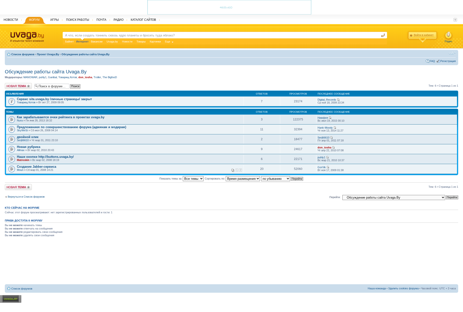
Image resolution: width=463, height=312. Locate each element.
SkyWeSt (22, 130)
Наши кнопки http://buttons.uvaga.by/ (45, 157)
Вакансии (96, 41)
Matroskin (23, 160)
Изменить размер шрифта (452, 53)
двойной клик (28, 137)
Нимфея (323, 117)
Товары (141, 41)
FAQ (432, 61)
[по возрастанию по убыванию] (282, 178)
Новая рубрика (28, 147)
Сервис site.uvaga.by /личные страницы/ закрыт (54, 99)
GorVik (322, 167)
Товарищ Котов (67, 77)
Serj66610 (23, 140)
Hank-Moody (325, 127)
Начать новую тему (17, 84)
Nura (20, 120)
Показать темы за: (171, 178)
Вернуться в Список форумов (26, 196)
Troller (97, 77)
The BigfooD (109, 77)
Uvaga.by (112, 41)
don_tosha (85, 77)
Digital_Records (327, 99)
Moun (20, 169)
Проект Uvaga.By (48, 54)
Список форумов (22, 54)
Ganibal (52, 77)
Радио (448, 41)
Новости (127, 41)
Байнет (69, 41)
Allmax (21, 150)
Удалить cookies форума (403, 288)
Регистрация (448, 61)
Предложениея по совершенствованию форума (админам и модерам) (71, 127)
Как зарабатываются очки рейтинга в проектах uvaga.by (60, 117)
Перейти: (334, 197)
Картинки (155, 41)
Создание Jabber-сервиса (36, 166)
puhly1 (43, 77)
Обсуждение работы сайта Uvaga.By (85, 54)
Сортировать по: (215, 178)
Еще (167, 41)
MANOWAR (30, 77)
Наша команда (377, 288)
